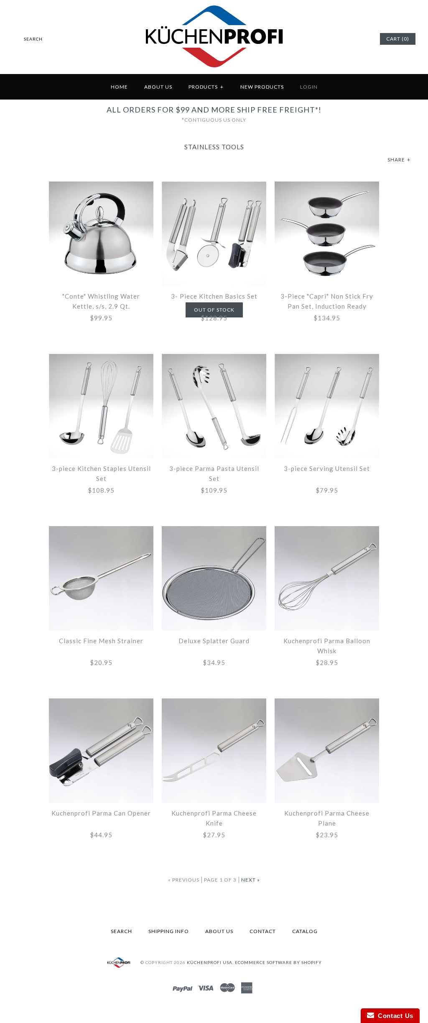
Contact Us (393, 1015)
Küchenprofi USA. (210, 962)
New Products (262, 87)
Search (121, 931)
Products (206, 87)
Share (398, 159)
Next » (250, 880)
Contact (263, 931)
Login (309, 87)
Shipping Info (168, 931)
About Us (158, 87)
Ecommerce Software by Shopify (278, 962)
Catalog (305, 931)
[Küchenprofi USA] (214, 69)
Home (119, 87)
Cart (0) (397, 39)
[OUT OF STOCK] (214, 186)
